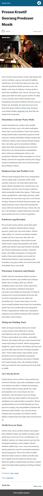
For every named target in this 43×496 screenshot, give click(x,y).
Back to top (37, 486)
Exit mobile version (22, 493)
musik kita (21, 111)
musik (16, 473)
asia (11, 473)
